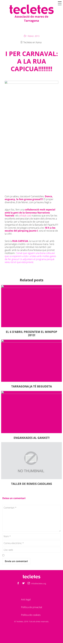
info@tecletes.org (38, 583)
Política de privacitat (31, 607)
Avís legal (26, 599)
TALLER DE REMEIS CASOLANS (31, 484)
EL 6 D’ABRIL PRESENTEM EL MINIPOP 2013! (31, 333)
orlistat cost (25, 215)
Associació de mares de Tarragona (31, 19)
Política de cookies (30, 615)
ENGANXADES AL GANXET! (32, 438)
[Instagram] (28, 583)
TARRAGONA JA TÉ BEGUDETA (31, 386)
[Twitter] (23, 583)
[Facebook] (18, 583)
